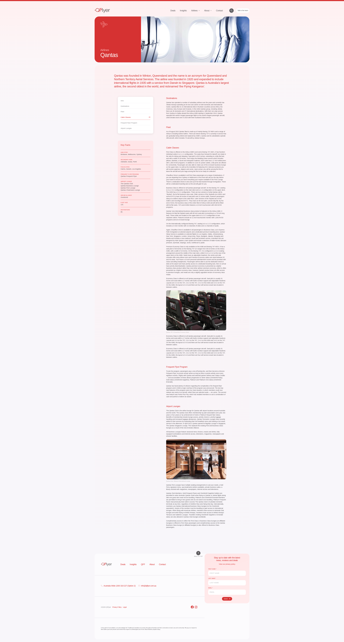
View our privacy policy (227, 564)
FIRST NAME (212, 569)
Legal (124, 607)
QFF (143, 564)
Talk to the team (242, 10)
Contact (219, 10)
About (207, 10)
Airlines (194, 10)
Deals (172, 10)
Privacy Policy (116, 607)
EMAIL (210, 588)
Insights (183, 10)
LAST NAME (211, 578)
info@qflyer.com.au (148, 586)
